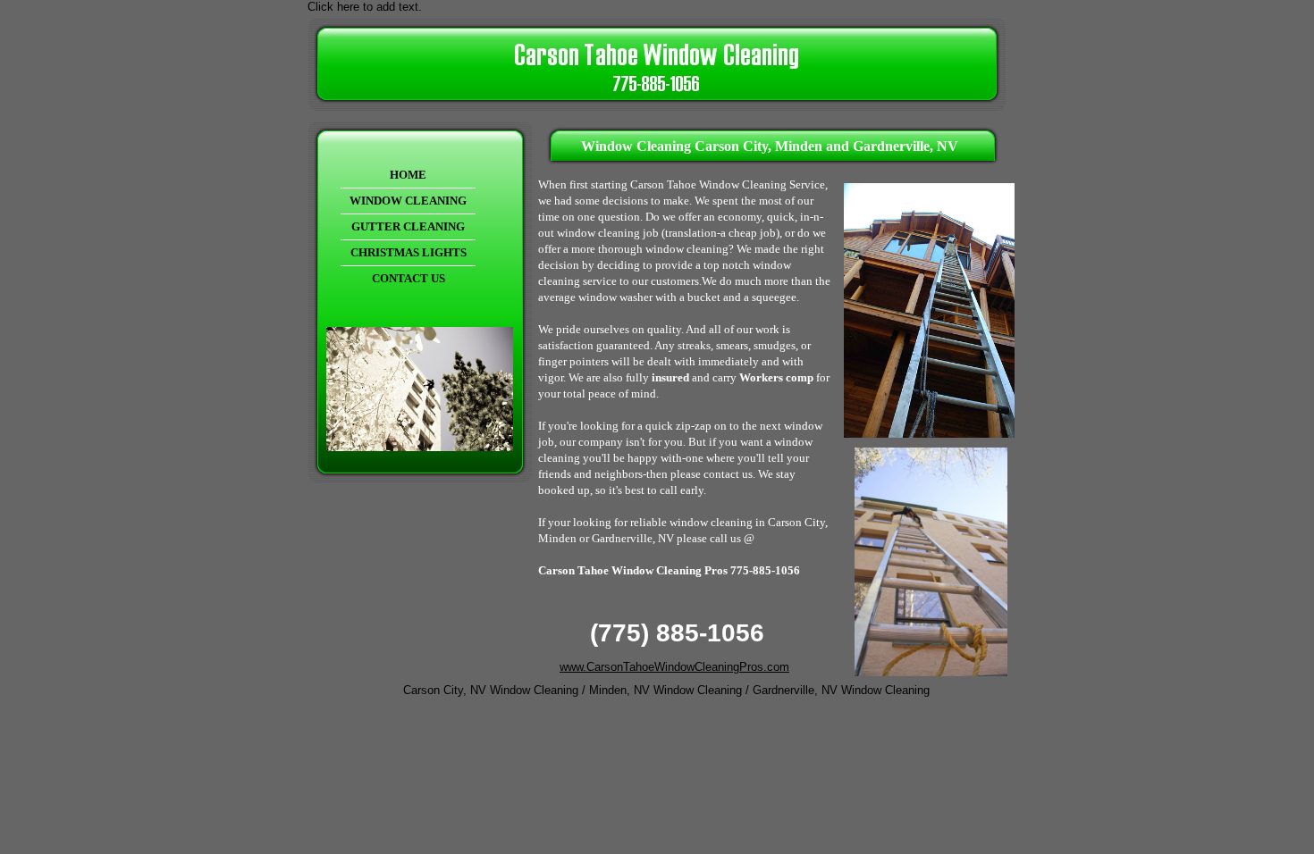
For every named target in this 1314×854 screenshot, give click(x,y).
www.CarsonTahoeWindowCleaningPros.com (674, 667)
